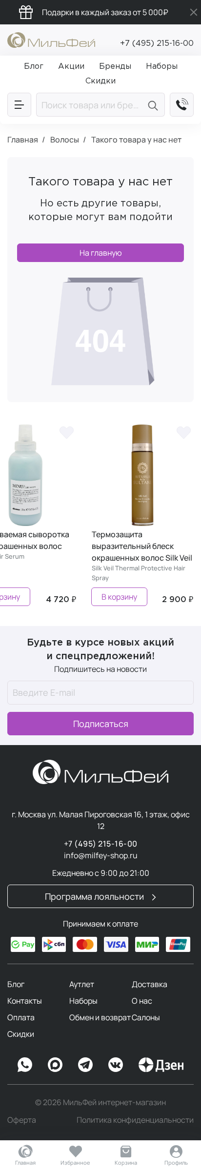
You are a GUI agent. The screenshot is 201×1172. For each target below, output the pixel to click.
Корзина (126, 1162)
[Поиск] (154, 105)
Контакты (24, 1000)
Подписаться (100, 723)
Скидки (20, 1034)
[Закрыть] (193, 12)
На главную (101, 252)
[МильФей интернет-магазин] (51, 39)
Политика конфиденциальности (135, 1119)
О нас (142, 1000)
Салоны (146, 1017)
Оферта (21, 1119)
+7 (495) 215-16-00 (157, 43)
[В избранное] (66, 431)
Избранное (75, 1162)
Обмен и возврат (100, 1017)
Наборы (83, 1000)
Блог (15, 984)
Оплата (21, 1017)
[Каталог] (19, 105)
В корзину (119, 596)
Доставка (149, 984)
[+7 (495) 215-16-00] (182, 105)
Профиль (176, 1162)
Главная (25, 1162)
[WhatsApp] (25, 1064)
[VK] (115, 1064)
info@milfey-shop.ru (101, 855)
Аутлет (81, 984)
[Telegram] (85, 1064)
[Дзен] (161, 1064)
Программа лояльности (95, 896)
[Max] (55, 1064)
